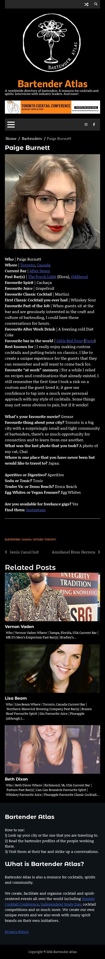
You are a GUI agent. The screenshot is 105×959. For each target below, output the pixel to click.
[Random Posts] (86, 4)
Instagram (35, 509)
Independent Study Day (61, 904)
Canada (44, 265)
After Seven (40, 270)
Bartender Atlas (53, 83)
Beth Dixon (16, 779)
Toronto (27, 265)
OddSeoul (79, 276)
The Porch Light (42, 276)
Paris (89, 340)
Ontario (38, 539)
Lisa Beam (16, 698)
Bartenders (13, 539)
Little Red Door (69, 340)
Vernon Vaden (19, 626)
